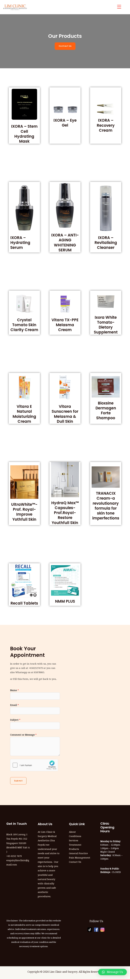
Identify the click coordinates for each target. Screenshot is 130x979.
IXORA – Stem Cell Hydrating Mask (24, 134)
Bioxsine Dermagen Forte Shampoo (105, 410)
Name (14, 690)
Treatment (75, 844)
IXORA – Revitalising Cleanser (105, 242)
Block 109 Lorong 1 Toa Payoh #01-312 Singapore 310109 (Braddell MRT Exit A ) (18, 843)
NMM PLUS (65, 601)
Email (14, 704)
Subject (15, 719)
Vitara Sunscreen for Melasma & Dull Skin (65, 414)
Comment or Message (23, 734)
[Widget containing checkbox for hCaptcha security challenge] (34, 765)
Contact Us (75, 861)
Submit (18, 780)
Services (73, 840)
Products (74, 849)
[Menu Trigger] (119, 6)
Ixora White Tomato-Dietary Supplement (106, 325)
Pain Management (79, 857)
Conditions (75, 836)
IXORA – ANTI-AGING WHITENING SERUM (65, 242)
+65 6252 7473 (14, 856)
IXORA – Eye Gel (65, 123)
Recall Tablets (24, 603)
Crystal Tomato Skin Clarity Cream (24, 324)
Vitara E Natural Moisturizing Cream (24, 414)
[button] (112, 972)
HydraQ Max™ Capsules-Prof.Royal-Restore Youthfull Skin (65, 512)
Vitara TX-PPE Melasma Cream (65, 324)
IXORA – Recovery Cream (106, 125)
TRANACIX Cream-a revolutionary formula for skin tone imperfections (105, 506)
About (72, 831)
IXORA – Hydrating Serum (20, 242)
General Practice (78, 853)
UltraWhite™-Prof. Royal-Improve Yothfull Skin (24, 512)
